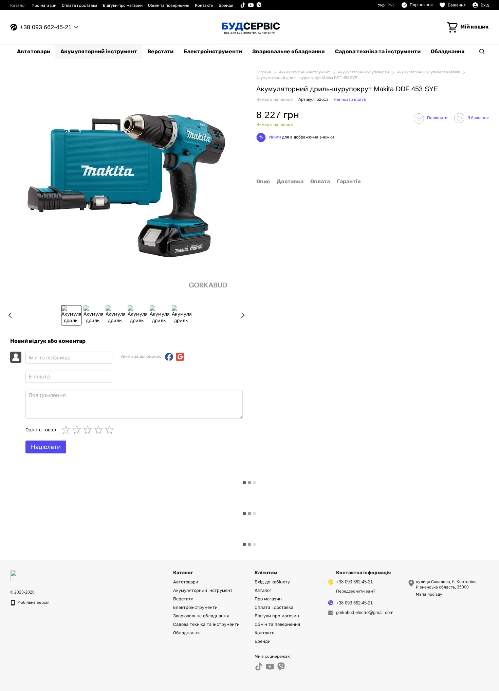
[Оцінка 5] (110, 430)
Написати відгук (350, 99)
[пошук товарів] (482, 51)
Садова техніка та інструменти (378, 51)
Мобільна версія (33, 602)
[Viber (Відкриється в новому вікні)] (259, 5)
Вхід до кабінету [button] (272, 581)
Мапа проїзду (429, 594)
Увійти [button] (275, 137)
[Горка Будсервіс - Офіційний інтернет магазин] (44, 575)
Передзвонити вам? (355, 591)
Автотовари (33, 51)
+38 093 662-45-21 (46, 27)
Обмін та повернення (168, 5)
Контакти (204, 5)
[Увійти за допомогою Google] (180, 357)
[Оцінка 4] (99, 430)
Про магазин (44, 5)
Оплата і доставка (79, 5)
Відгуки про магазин (123, 5)
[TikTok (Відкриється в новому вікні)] (242, 5)
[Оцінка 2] (78, 430)
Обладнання (448, 51)
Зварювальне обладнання (288, 51)
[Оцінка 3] (89, 430)
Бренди (226, 5)
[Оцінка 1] (67, 430)
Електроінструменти (213, 51)
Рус (391, 5)
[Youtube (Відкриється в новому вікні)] (251, 5)
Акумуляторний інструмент (98, 51)
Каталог (18, 5)
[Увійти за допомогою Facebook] (169, 357)
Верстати (160, 51)
